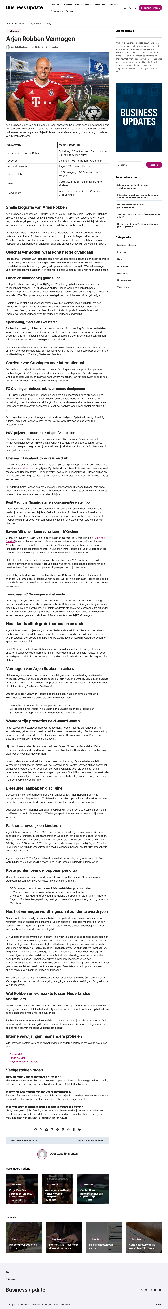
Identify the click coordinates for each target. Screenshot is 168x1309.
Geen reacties (52, 47)
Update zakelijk (88, 1197)
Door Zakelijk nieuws (19, 47)
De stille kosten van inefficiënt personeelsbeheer (131, 206)
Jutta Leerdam (26, 468)
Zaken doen (56, 4)
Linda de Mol (17, 1057)
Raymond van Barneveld (24, 1061)
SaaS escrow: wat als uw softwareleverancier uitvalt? (139, 215)
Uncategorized (124, 280)
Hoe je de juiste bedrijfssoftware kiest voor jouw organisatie (138, 225)
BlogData (49, 1304)
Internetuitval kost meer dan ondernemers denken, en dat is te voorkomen (137, 196)
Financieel (114, 4)
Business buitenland (73, 4)
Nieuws (88, 4)
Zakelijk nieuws (67, 1153)
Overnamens (101, 4)
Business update (24, 7)
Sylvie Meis (16, 1054)
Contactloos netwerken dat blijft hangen (92, 1194)
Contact (69, 11)
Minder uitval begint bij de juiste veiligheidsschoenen (132, 186)
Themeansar (64, 1304)
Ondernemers (57, 11)
